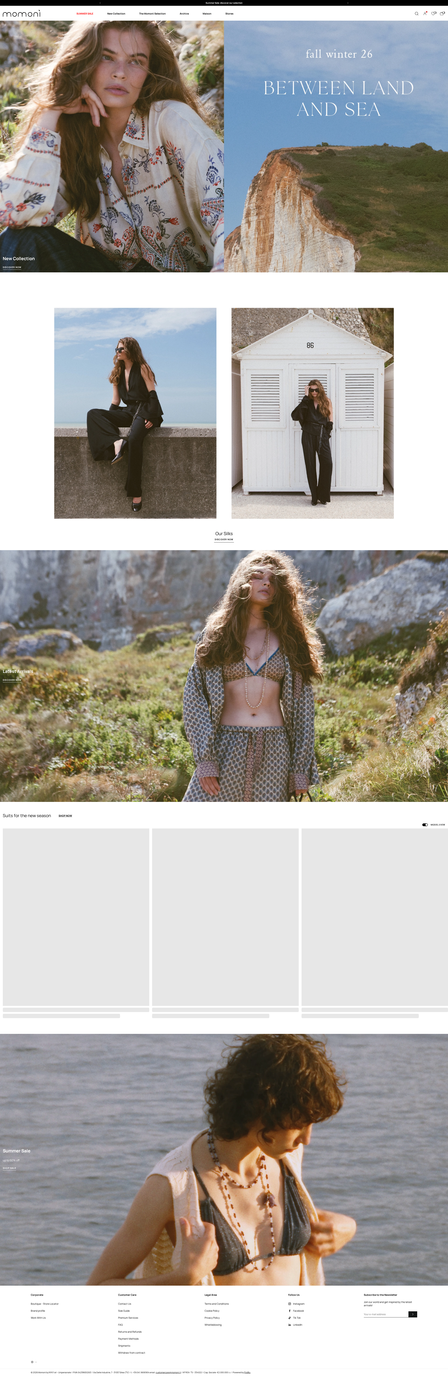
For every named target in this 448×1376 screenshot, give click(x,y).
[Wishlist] (433, 14)
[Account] (425, 13)
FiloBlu (247, 1372)
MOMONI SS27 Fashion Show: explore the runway (224, 2)
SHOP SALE (9, 1168)
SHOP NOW (65, 815)
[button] (224, 2)
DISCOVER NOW (12, 267)
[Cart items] (442, 14)
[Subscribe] (412, 1314)
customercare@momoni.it (168, 1372)
